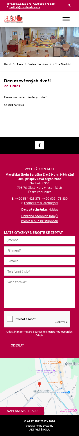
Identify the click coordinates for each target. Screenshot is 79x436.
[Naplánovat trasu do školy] (39, 386)
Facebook (39, 145)
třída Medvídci (63, 64)
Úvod (7, 64)
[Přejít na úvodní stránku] (17, 19)
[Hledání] (69, 5)
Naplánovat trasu (22, 411)
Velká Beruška (38, 64)
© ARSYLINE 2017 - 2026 (39, 421)
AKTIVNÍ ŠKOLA (39, 429)
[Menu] (66, 19)
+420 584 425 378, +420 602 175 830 (32, 4)
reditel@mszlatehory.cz (24, 7)
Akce (20, 64)
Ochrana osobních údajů (39, 216)
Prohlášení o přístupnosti (39, 221)
